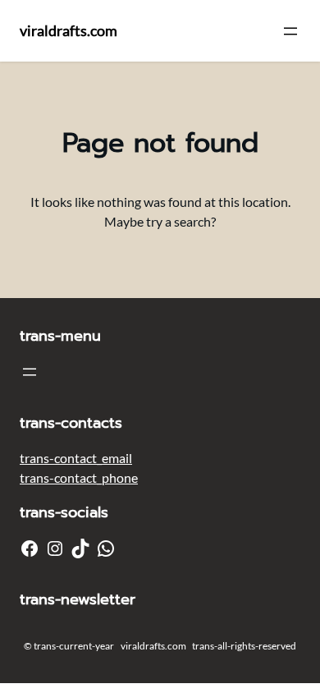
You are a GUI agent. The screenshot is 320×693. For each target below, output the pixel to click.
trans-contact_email (76, 458)
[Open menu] (290, 31)
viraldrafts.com (68, 30)
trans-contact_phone (79, 477)
